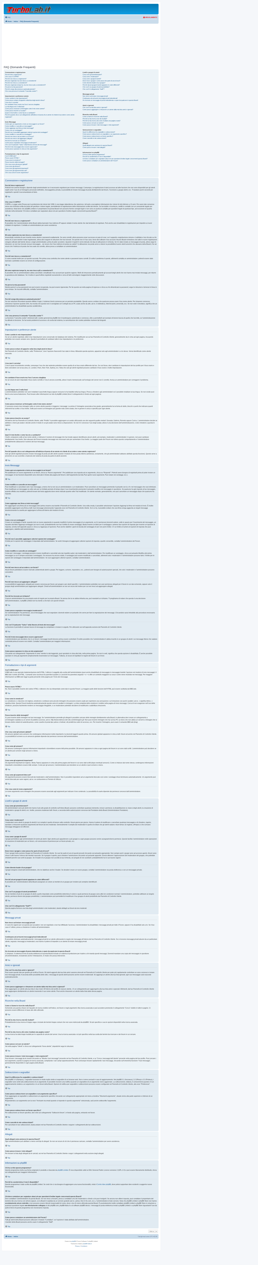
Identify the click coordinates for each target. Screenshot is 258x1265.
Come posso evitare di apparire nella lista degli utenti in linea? (25, 100)
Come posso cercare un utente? (93, 123)
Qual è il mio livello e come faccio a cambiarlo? (20, 113)
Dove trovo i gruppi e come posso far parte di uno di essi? (101, 81)
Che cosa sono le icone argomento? (17, 172)
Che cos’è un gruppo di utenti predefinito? (96, 87)
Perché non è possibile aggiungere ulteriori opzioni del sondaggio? (26, 132)
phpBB (73, 1241)
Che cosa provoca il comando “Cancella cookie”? (21, 91)
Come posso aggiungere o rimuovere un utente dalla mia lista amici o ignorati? (108, 109)
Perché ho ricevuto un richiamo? (15, 140)
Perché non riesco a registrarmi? (15, 79)
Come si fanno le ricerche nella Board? (95, 116)
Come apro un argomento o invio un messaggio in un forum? (24, 124)
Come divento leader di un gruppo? (94, 83)
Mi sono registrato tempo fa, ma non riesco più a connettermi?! (25, 85)
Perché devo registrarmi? (13, 74)
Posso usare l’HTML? (12, 158)
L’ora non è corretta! (11, 102)
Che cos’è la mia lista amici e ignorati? (95, 107)
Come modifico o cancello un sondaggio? (18, 134)
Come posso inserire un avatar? (15, 110)
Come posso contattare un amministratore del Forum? (100, 160)
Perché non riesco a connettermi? (16, 83)
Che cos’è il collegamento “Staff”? (93, 89)
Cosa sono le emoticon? (13, 160)
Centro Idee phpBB (104, 1184)
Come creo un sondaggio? (13, 130)
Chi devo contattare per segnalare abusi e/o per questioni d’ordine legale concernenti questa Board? (115, 158)
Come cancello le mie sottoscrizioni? (94, 138)
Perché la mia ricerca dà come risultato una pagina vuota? (101, 121)
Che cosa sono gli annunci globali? (16, 164)
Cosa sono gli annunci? (12, 166)
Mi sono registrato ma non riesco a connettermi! (20, 81)
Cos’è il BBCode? (10, 156)
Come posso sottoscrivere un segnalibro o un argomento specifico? (105, 134)
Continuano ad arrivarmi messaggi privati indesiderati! (100, 98)
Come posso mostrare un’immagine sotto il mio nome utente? (25, 108)
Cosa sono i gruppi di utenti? (92, 79)
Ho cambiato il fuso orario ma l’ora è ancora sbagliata (22, 104)
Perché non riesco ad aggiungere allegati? (18, 138)
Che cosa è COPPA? (12, 76)
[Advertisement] (81, 45)
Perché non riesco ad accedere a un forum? (19, 136)
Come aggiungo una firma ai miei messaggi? (19, 128)
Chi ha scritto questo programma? (94, 154)
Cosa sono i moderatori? (91, 76)
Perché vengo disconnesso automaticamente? (20, 89)
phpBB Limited (63, 1170)
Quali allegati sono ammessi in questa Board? (97, 145)
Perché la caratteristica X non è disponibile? (97, 156)
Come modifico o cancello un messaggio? (18, 126)
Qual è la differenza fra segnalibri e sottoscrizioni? (99, 132)
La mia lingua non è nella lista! (14, 106)
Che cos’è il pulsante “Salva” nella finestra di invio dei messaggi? (26, 144)
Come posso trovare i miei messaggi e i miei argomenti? (101, 125)
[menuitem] (7, 17)
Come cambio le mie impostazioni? (16, 98)
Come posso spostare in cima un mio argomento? (21, 149)
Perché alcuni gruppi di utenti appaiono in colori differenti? (101, 85)
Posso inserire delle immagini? (15, 162)
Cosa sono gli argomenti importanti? (16, 168)
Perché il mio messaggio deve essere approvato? (21, 147)
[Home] (28, 9)
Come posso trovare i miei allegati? (94, 147)
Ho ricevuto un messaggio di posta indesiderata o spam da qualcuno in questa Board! (110, 100)
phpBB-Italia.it (87, 1243)
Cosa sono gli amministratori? (92, 74)
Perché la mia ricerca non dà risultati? (95, 119)
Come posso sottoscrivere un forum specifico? (98, 136)
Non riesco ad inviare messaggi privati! (95, 96)
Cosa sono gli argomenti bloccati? (16, 170)
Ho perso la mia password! (14, 87)
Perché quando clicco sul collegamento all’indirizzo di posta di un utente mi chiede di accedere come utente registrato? (39, 116)
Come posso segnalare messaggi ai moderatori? (21, 142)
